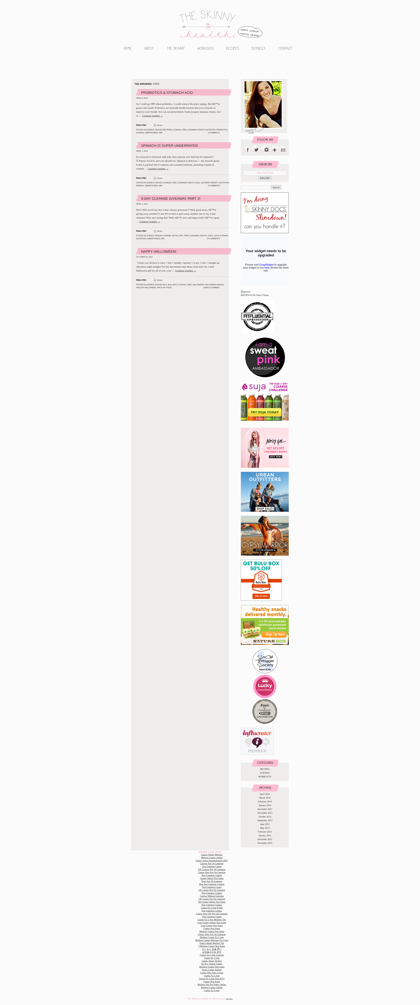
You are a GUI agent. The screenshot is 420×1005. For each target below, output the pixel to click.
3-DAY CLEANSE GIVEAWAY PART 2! (170, 198)
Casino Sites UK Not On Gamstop (212, 914)
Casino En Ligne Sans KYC (212, 978)
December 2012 (265, 839)
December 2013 (265, 809)
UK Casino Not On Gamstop (212, 890)
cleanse (177, 130)
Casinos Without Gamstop (212, 896)
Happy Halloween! (158, 251)
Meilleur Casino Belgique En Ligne (211, 940)
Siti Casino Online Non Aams (211, 902)
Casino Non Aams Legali (211, 973)
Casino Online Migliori (211, 855)
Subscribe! (265, 178)
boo (165, 285)
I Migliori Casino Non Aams (212, 946)
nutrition (210, 130)
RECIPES (265, 769)
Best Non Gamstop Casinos (211, 884)
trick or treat (164, 288)
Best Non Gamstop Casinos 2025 (149, 65)
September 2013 (264, 820)
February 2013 (265, 832)
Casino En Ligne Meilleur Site (212, 919)
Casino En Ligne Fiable (212, 908)
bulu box (172, 285)
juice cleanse (221, 236)
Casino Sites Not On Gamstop (212, 872)
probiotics (222, 130)
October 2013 (265, 816)
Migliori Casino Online (123, 65)
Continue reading (152, 115)
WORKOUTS (264, 776)
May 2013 (265, 828)
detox (175, 236)
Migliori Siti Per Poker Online (212, 984)
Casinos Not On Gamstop (211, 863)
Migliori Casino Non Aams (211, 931)
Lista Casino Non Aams (212, 925)
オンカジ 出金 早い (212, 949)
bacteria (167, 130)
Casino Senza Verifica (212, 961)
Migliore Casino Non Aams (211, 967)
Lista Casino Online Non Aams (211, 922)
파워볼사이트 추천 (211, 952)
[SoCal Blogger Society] (265, 673)
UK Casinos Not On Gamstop (211, 869)
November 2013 (264, 813)
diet (181, 236)
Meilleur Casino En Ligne (212, 937)
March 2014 (264, 798)
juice (210, 236)
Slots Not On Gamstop (211, 881)
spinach (140, 186)
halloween (198, 285)
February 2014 (265, 801)
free (184, 130)
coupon (182, 285)
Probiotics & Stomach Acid (167, 92)
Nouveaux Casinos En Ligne (136, 65)
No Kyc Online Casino (211, 964)
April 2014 (265, 794)
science (140, 133)
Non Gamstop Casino (129, 65)
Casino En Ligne (212, 958)
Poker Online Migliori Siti (212, 943)
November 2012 (264, 843)
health (201, 130)
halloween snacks (214, 285)
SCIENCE (150, 130)
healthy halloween (146, 288)
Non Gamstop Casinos (142, 65)
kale (198, 183)
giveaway (192, 130)
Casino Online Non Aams (211, 878)
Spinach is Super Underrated (169, 145)
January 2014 (265, 805)
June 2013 (265, 824)
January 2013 (265, 835)
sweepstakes (151, 133)
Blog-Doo (229, 999)
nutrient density (209, 183)
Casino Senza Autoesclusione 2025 (212, 860)
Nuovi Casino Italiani (212, 970)
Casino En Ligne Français (212, 955)
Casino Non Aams (211, 928)
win (160, 133)
